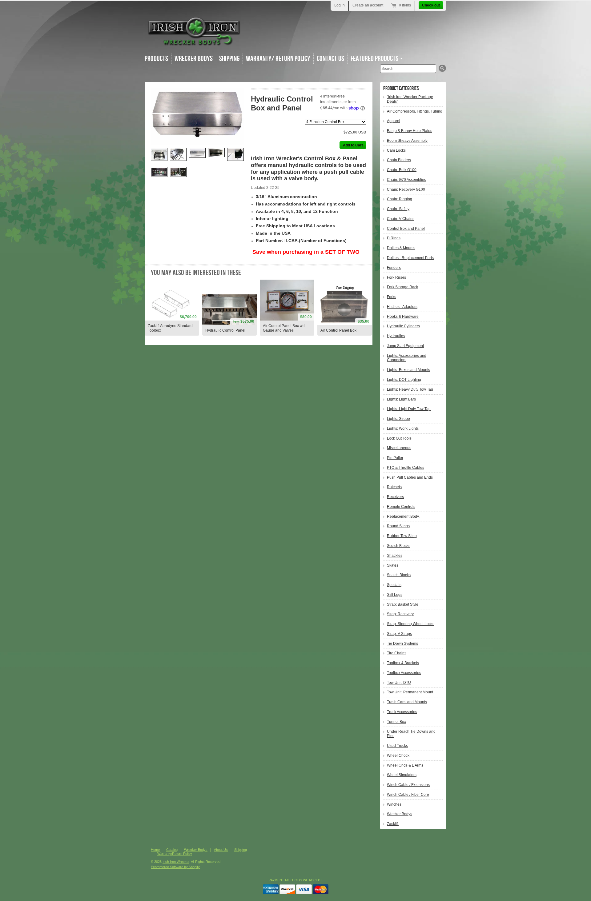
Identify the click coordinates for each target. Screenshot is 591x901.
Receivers (395, 497)
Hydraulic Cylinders (403, 326)
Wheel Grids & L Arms (405, 765)
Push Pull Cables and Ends (410, 477)
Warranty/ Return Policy (278, 58)
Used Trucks (397, 746)
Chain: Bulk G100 (401, 170)
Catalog (172, 849)
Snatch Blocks (399, 575)
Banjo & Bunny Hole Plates (409, 131)
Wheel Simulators (401, 775)
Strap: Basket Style (402, 604)
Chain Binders (399, 160)
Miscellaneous (399, 448)
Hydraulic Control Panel (225, 330)
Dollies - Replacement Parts (410, 258)
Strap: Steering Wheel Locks (410, 624)
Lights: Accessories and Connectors (406, 357)
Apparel (393, 121)
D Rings (393, 238)
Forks (391, 297)
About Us (221, 849)
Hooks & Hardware (403, 316)
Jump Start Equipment (405, 346)
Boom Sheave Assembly (407, 140)
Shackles (394, 555)
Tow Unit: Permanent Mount (410, 692)
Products (156, 58)
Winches (394, 804)
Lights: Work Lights (403, 428)
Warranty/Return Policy (174, 853)
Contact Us (330, 58)
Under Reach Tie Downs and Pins (411, 733)
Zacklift (393, 824)
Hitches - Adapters (402, 307)
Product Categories (401, 88)
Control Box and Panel (406, 228)
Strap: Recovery (400, 614)
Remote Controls (401, 506)
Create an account (367, 5)
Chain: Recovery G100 (406, 189)
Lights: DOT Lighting (404, 379)
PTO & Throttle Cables (405, 467)
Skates (392, 565)
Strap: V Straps (399, 634)
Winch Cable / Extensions (408, 785)
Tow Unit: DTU (399, 682)
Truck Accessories (402, 712)
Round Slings (398, 526)
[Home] (194, 43)
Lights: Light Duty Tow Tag (409, 409)
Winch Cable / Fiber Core (408, 794)
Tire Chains (396, 653)
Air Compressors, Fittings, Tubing (414, 111)
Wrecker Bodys (194, 58)
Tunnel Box (396, 722)
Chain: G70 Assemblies (406, 179)
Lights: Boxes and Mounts (408, 370)
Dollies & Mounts (401, 248)
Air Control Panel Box (338, 330)
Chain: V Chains (400, 219)
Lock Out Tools (399, 438)
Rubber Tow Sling (402, 536)
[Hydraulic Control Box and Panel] (197, 116)
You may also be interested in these (196, 272)
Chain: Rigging (399, 199)
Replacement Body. (403, 516)
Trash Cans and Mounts (407, 702)
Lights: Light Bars (401, 399)
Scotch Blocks (398, 546)
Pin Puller (395, 458)
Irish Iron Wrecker (176, 861)
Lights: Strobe (398, 419)
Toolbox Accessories (404, 673)
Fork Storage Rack (402, 287)
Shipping (229, 58)
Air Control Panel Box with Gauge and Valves (285, 328)
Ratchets (394, 487)
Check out (431, 5)
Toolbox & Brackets (403, 663)
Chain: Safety (398, 209)
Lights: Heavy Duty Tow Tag (410, 389)
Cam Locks (396, 150)
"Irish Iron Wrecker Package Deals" (410, 99)
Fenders (394, 267)
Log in (339, 5)
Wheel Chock (398, 755)
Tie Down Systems (402, 643)
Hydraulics (396, 336)
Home (155, 849)
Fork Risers (396, 277)
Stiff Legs (394, 594)
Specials (394, 585)
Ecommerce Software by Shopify (175, 867)
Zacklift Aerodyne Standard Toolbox (170, 328)
